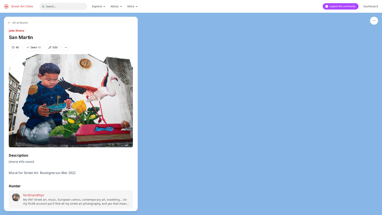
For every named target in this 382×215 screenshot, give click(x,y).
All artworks (20, 22)
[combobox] (63, 6)
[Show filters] (374, 21)
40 (17, 47)
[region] (191, 114)
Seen (35, 47)
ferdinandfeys (33, 195)
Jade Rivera (16, 30)
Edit (55, 47)
